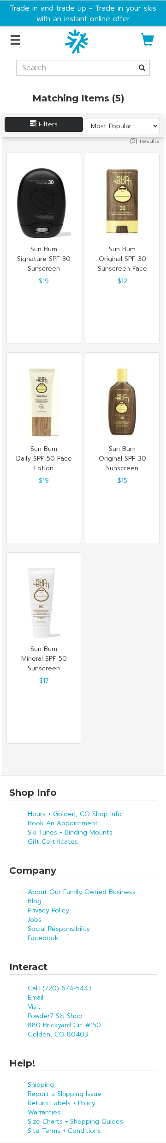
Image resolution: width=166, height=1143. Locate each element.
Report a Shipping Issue (64, 1094)
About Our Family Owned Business (82, 892)
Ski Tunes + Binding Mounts (70, 832)
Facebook (43, 938)
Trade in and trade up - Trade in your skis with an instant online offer (83, 13)
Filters (47, 124)
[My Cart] (147, 43)
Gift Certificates (53, 842)
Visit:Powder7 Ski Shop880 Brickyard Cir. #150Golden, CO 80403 (64, 1020)
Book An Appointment (63, 823)
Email (35, 997)
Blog (35, 901)
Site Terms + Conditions (64, 1131)
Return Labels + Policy (61, 1103)
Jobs (35, 919)
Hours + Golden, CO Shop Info (75, 814)
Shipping (41, 1085)
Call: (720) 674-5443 (60, 988)
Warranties (44, 1112)
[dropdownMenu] (17, 40)
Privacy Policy (48, 910)
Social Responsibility (59, 929)
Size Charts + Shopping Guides (75, 1121)
